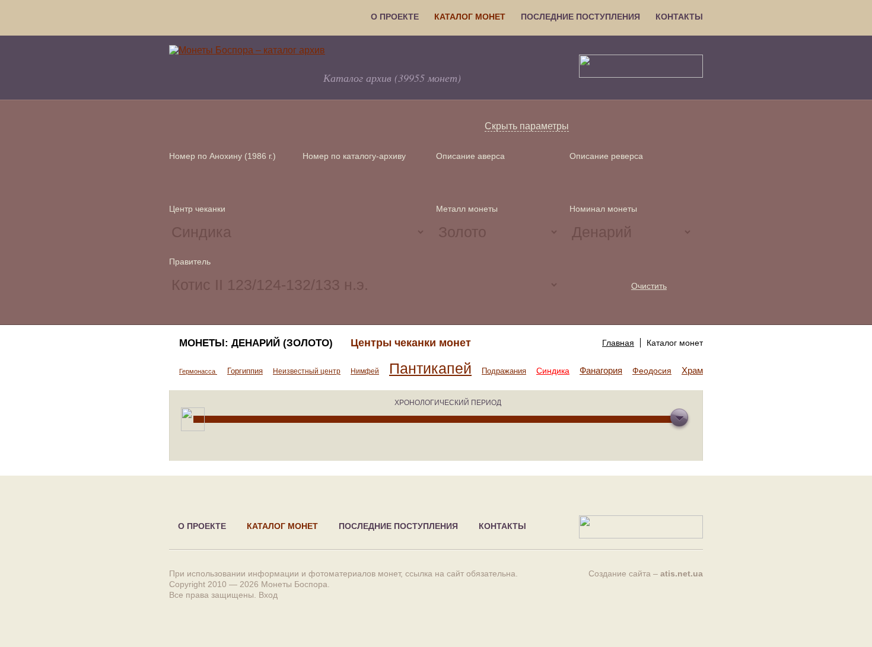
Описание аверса (470, 156)
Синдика (552, 370)
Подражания (504, 370)
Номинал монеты (603, 208)
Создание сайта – (645, 573)
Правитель (190, 261)
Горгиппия (245, 370)
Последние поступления (580, 16)
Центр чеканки (197, 208)
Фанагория (601, 370)
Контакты (679, 16)
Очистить (649, 286)
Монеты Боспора (294, 584)
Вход (268, 595)
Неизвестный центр (306, 371)
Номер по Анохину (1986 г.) (222, 156)
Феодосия (651, 370)
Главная (618, 343)
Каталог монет (469, 16)
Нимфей (365, 371)
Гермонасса (198, 371)
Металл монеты (467, 208)
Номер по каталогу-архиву (354, 156)
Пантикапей (430, 369)
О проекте (395, 16)
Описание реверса (606, 156)
